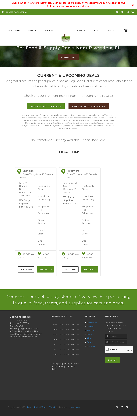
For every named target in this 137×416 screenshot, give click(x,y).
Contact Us (68, 57)
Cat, (26, 207)
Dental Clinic (41, 232)
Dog (31, 207)
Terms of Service (49, 407)
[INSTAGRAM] (127, 12)
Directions (26, 269)
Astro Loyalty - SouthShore (89, 106)
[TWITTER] (122, 12)
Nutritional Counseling (44, 198)
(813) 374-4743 (16, 326)
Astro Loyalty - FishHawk (46, 106)
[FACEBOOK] (116, 12)
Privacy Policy (33, 407)
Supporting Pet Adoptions (44, 209)
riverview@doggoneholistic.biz (24, 328)
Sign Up (112, 360)
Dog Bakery (41, 242)
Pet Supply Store (44, 188)
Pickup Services (42, 222)
